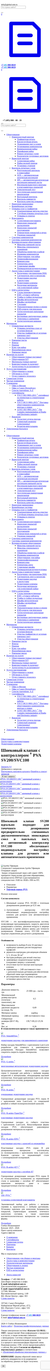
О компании (12, 383)
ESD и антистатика (20, 290)
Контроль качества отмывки (30, 201)
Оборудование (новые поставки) (26, 357)
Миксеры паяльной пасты (29, 244)
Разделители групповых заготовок (33, 156)
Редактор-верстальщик (27, 426)
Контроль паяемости (26, 199)
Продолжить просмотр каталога (15, 771)
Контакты (10, 1249)
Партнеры (11, 1244)
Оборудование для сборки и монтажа (23, 1258)
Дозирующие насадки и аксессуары (27, 279)
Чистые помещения (15, 381)
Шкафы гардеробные (26, 302)
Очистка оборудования (27, 338)
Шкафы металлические (27, 299)
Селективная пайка (26, 161)
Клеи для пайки (19, 347)
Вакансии (16, 417)
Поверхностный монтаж (23, 137)
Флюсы (15, 342)
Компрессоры (23, 261)
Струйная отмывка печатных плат (32, 213)
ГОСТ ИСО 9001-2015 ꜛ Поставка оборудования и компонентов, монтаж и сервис (32, 404)
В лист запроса (8, 777)
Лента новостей (13, 1275)
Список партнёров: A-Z (22, 390)
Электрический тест (26, 189)
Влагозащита (18, 218)
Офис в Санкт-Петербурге (24, 388)
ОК (3, 1366)
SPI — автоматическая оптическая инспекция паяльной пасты (32, 181)
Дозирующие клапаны (27, 283)
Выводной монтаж (20, 158)
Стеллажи (21, 304)
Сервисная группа (14, 378)
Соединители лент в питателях (31, 275)
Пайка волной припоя (27, 163)
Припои (15, 345)
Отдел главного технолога (24, 376)
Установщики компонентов (29, 146)
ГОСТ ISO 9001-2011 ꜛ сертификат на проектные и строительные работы (33, 397)
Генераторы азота (25, 264)
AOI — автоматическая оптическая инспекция (27, 176)
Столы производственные (29, 292)
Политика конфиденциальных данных (31, 1326)
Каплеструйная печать (27, 142)
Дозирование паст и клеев (29, 144)
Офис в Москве (19, 386)
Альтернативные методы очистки (32, 211)
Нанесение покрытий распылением (27, 224)
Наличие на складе (15, 354)
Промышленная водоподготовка (32, 268)
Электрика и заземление (28, 319)
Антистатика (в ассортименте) (25, 366)
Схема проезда (7, 1298)
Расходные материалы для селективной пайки (27, 286)
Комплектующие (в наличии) (25, 364)
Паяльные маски (19, 352)
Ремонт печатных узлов (28, 154)
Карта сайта (6, 1326)
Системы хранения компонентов (27, 240)
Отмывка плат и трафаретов (24, 209)
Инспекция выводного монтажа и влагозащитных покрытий (31, 186)
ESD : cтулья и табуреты (28, 295)
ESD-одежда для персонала (29, 309)
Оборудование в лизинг (22, 371)
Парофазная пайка (25, 151)
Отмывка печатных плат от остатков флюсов (29, 329)
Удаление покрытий (26, 235)
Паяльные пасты (19, 340)
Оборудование (13, 134)
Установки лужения (26, 165)
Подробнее (6, 1056)
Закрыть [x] (6, 767)
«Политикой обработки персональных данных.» (25, 1352)
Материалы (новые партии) (24, 362)
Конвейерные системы (22, 206)
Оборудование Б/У (20, 359)
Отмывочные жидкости (22, 326)
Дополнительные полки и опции (32, 307)
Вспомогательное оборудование (26, 242)
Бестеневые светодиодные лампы (32, 316)
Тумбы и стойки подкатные (29, 297)
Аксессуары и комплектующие (26, 271)
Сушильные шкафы (26, 266)
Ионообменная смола (21, 350)
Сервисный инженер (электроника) (26, 422)
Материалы (11, 323)
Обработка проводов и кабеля (30, 252)
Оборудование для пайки (28, 256)
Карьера (10, 1247)
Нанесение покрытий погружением (27, 229)
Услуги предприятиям (16, 369)
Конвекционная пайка (27, 149)
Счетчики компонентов (22, 237)
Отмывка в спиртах (26, 216)
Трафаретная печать (26, 139)
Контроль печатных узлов (23, 168)
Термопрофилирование (27, 259)
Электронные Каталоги (17, 429)
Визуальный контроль (27, 197)
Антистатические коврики (29, 321)
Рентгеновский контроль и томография (28, 171)
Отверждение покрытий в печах (32, 232)
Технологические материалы (19, 1263)
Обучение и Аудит (20, 374)
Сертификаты (18, 393)
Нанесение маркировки (22, 204)
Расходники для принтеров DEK (32, 273)
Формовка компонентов (28, 254)
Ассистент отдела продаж (29, 419)
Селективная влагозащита (29, 220)
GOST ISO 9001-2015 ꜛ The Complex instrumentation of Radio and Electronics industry (31, 411)
